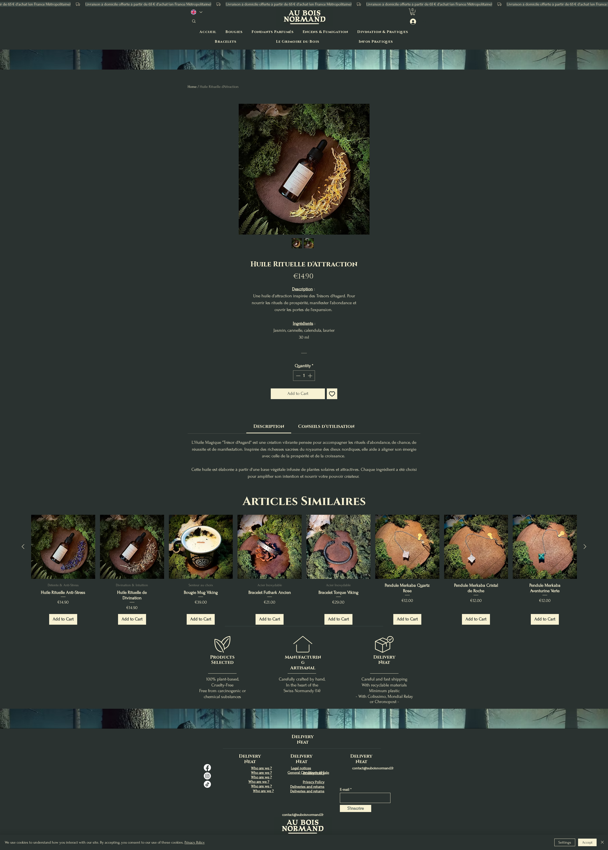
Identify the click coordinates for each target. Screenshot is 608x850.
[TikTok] (207, 784)
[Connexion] (412, 21)
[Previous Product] (23, 547)
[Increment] (310, 376)
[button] (413, 12)
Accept (587, 842)
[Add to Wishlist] (332, 393)
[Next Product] (585, 547)
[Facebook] (207, 767)
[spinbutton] (304, 376)
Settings (564, 842)
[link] (268, 427)
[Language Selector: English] (197, 12)
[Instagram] (207, 775)
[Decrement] (298, 376)
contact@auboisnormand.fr (302, 814)
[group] (304, 574)
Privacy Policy (195, 842)
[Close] (602, 842)
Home (192, 87)
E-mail (344, 789)
